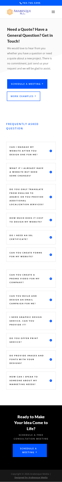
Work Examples (22, 96)
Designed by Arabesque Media (31, 477)
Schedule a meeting (28, 450)
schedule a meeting (26, 83)
